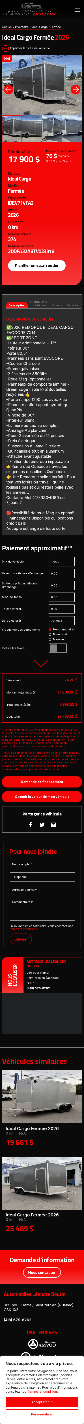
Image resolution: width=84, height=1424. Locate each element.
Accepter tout (42, 1402)
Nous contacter (42, 1272)
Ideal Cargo (40, 27)
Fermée (56, 27)
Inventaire (22, 27)
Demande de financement (42, 782)
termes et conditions (23, 929)
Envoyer (20, 939)
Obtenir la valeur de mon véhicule (42, 797)
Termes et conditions (42, 1391)
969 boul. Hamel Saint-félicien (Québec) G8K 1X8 (43, 978)
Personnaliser (42, 1414)
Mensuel (59, 639)
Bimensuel (60, 634)
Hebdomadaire (63, 629)
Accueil (7, 27)
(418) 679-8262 (38, 988)
